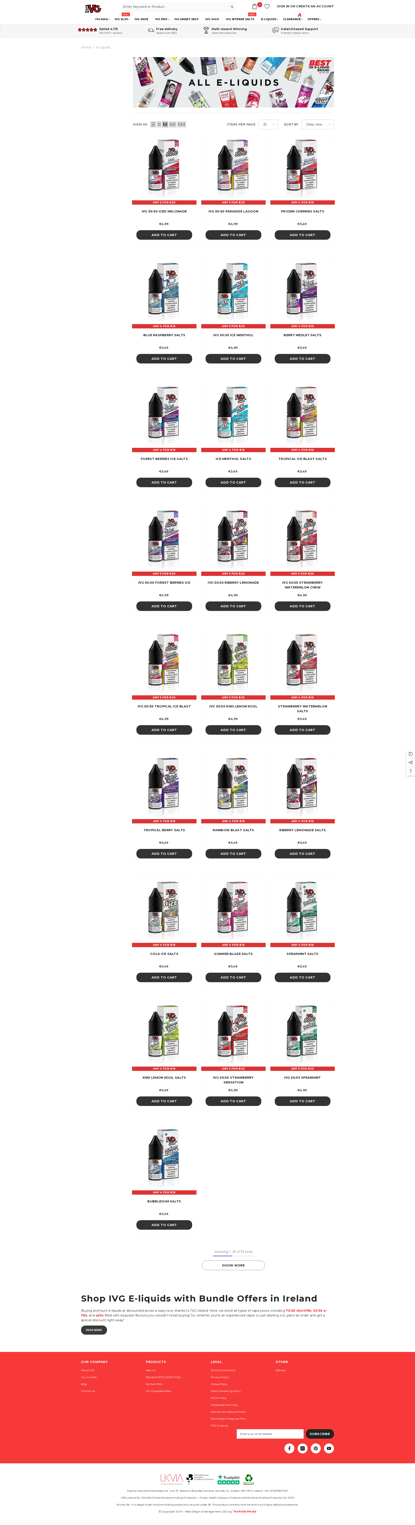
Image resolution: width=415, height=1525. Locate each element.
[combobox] (174, 6)
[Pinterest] (316, 1448)
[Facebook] (289, 1448)
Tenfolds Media (244, 1511)
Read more (94, 1330)
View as (140, 124)
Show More (233, 1265)
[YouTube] (329, 1448)
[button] (153, 124)
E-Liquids (103, 47)
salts (100, 1315)
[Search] (178, 6)
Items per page (241, 124)
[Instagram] (303, 1448)
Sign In (283, 6)
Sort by (291, 124)
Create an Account (315, 6)
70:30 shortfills (298, 1311)
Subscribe (320, 1434)
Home (86, 47)
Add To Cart (164, 235)
